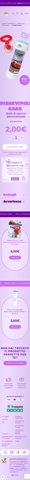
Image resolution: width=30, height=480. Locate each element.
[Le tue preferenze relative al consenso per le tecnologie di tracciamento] (2, 477)
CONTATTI (5, 419)
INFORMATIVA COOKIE (19, 426)
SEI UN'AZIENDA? (7, 441)
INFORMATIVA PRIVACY (19, 422)
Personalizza (15, 147)
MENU (27, 13)
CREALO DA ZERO (15, 363)
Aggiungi (14, 179)
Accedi (5, 152)
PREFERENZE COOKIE (19, 431)
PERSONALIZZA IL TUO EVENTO (7, 437)
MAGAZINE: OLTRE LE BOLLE (20, 437)
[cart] (21, 13)
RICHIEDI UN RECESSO (6, 445)
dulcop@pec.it (14, 472)
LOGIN (17, 441)
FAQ (3, 422)
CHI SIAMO (5, 416)
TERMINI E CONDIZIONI (19, 417)
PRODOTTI (5, 434)
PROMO (17, 434)
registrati (12, 152)
